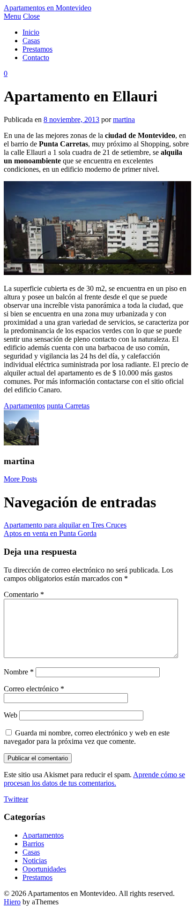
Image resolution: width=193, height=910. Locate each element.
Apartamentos (24, 406)
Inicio (30, 32)
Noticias (34, 860)
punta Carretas (68, 406)
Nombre (19, 672)
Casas (31, 41)
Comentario (24, 594)
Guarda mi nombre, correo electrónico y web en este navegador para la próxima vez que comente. (87, 737)
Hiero (12, 902)
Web (10, 715)
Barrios (33, 844)
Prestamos (37, 49)
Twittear (16, 799)
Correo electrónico (34, 689)
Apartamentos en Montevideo (47, 8)
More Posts (20, 479)
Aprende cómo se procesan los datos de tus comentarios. (94, 779)
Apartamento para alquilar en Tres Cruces (65, 525)
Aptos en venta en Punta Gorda (50, 533)
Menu (12, 16)
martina (124, 119)
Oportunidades (44, 869)
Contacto (35, 57)
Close (31, 16)
